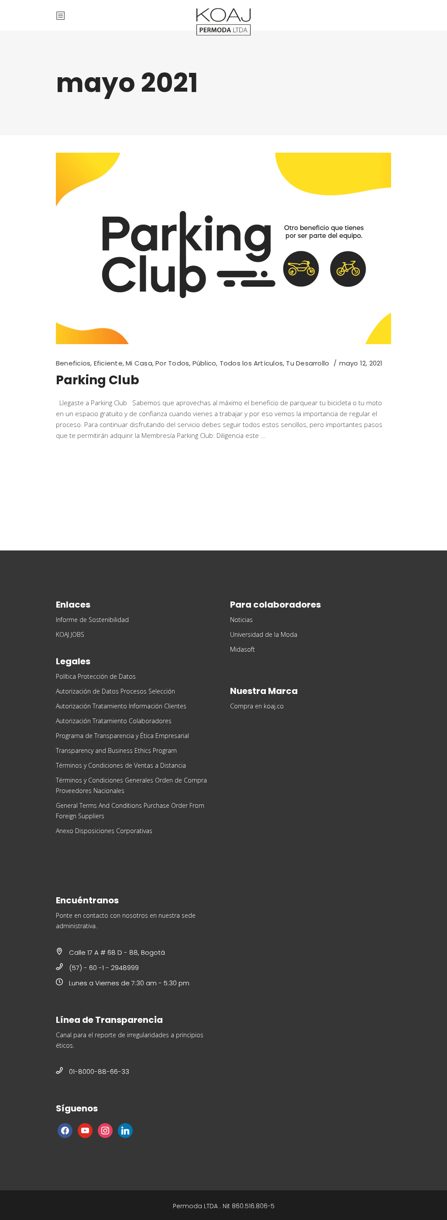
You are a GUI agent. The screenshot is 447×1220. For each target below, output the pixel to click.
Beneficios (73, 363)
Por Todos (172, 363)
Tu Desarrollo (307, 363)
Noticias (241, 619)
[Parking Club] (223, 248)
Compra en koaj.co (257, 706)
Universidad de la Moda (263, 634)
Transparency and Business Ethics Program (116, 750)
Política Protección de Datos (96, 676)
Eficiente (108, 363)
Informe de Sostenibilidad (92, 619)
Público (205, 363)
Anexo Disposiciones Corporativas (104, 831)
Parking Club (97, 380)
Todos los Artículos (251, 363)
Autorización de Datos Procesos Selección (115, 691)
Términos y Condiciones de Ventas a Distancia (121, 765)
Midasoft (242, 649)
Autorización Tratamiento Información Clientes (121, 706)
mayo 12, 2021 (361, 363)
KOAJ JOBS (70, 634)
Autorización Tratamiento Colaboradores (114, 721)
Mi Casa (139, 363)
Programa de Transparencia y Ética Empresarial (122, 735)
